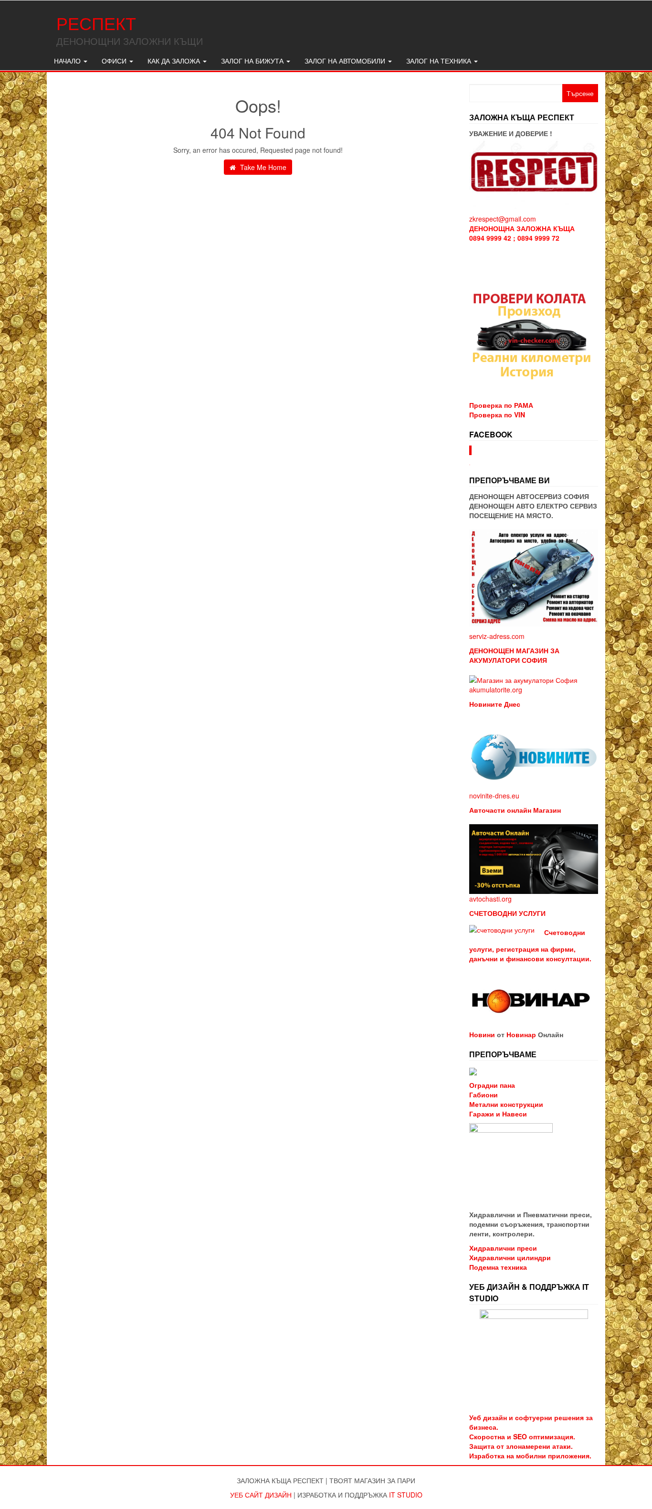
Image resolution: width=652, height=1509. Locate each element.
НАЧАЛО (68, 60)
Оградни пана (492, 1085)
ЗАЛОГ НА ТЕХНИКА (439, 60)
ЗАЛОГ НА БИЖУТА (253, 60)
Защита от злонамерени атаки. (521, 1446)
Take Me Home (262, 167)
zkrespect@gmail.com (502, 218)
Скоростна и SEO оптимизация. (522, 1436)
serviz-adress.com (497, 636)
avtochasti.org (490, 898)
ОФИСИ (115, 60)
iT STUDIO (405, 1494)
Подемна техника (498, 1267)
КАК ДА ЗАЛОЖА (174, 60)
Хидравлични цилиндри (510, 1257)
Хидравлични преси (503, 1248)
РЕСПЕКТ (96, 23)
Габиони (483, 1094)
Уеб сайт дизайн (261, 1494)
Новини (482, 1034)
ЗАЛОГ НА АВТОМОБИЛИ (346, 60)
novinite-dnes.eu (494, 795)
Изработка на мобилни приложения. (530, 1455)
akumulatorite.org (495, 689)
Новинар (521, 1034)
